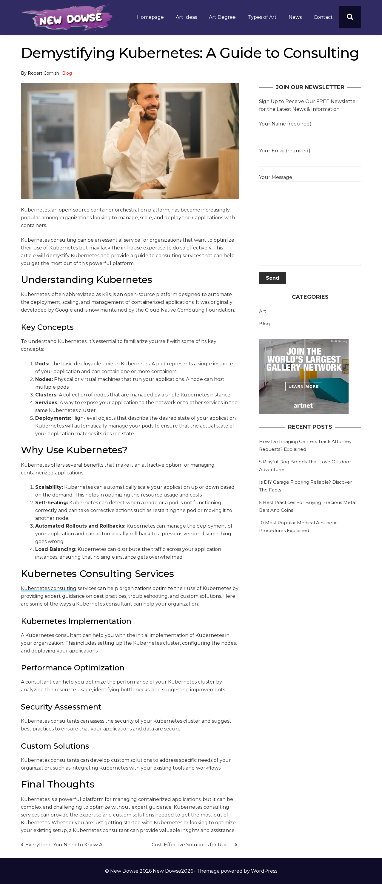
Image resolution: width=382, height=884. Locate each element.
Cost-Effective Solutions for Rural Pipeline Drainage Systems (194, 845)
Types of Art (262, 17)
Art (262, 311)
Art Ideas (186, 17)
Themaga (208, 871)
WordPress (264, 871)
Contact (323, 17)
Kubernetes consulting (48, 588)
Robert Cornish (43, 73)
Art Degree (222, 17)
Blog (67, 73)
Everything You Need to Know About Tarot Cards (66, 845)
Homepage (150, 17)
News (295, 17)
